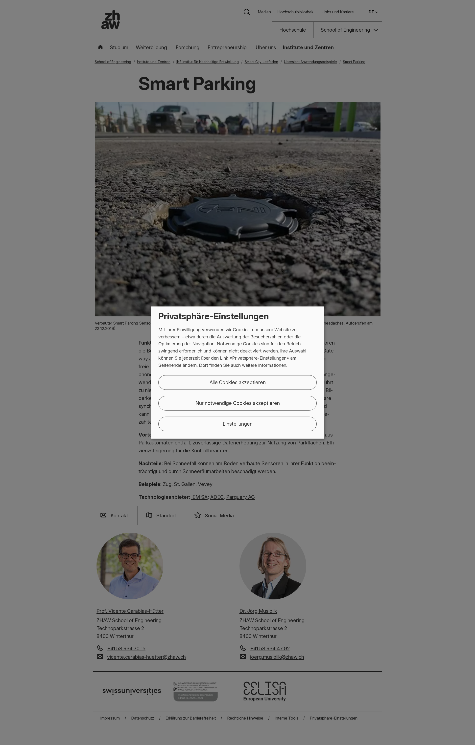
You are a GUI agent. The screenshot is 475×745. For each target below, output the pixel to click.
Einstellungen (238, 424)
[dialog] (237, 373)
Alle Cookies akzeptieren (238, 382)
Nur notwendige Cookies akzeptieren (237, 403)
